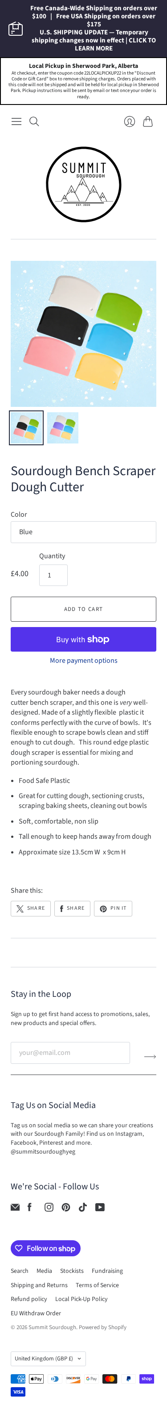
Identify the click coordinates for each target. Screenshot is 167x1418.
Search (20, 1271)
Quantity (52, 556)
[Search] (34, 121)
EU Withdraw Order (36, 1313)
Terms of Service (97, 1285)
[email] (15, 1209)
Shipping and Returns (39, 1285)
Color (19, 514)
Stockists (72, 1271)
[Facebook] (30, 1209)
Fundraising (107, 1271)
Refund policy (29, 1299)
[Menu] (16, 121)
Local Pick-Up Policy (81, 1299)
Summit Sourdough (52, 1327)
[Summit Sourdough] (84, 184)
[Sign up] (150, 1056)
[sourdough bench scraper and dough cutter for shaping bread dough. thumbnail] (26, 427)
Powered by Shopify (102, 1327)
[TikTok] (82, 1209)
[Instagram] (49, 1209)
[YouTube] (100, 1209)
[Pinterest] (65, 1209)
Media (44, 1271)
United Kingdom (44, 1359)
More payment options (84, 660)
